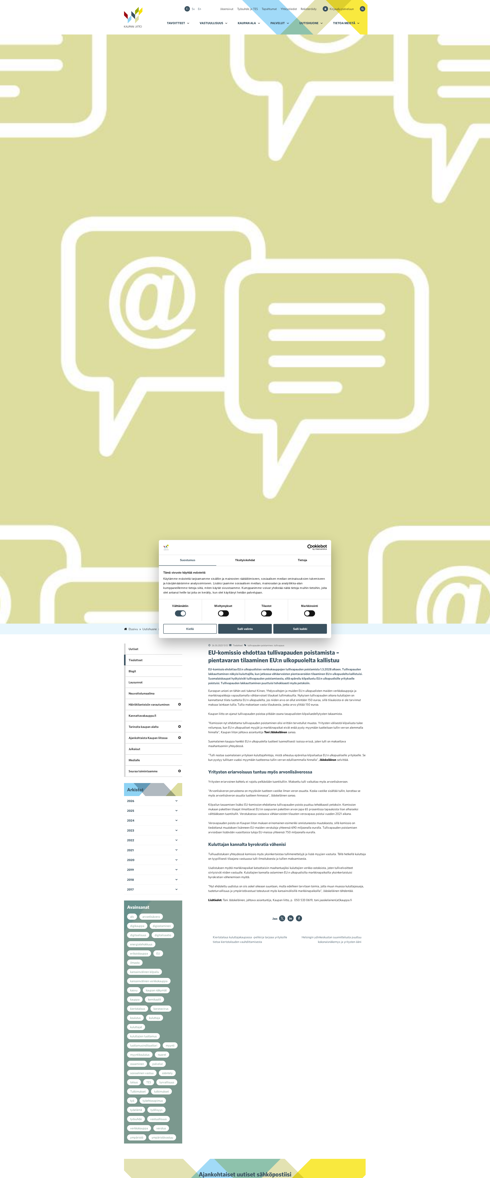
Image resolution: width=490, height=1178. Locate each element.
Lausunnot (136, 682)
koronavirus (161, 1008)
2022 (130, 840)
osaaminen (137, 1064)
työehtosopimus (153, 1100)
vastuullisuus (158, 1119)
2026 (130, 801)
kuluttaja (154, 1018)
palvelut (157, 1064)
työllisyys (156, 1110)
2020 (130, 860)
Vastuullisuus (211, 23)
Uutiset (133, 649)
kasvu (133, 990)
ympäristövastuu (162, 1137)
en (199, 9)
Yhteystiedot (289, 9)
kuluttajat (136, 1027)
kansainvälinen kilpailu (144, 972)
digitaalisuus (138, 935)
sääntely (167, 1073)
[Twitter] (282, 918)
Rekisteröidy (309, 9)
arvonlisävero (151, 916)
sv (193, 9)
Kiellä (190, 628)
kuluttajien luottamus (143, 1036)
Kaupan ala (247, 23)
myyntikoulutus (139, 1054)
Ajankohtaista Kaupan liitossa (148, 738)
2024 (130, 820)
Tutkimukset (138, 1091)
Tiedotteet (238, 645)
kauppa (135, 999)
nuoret (162, 1054)
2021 (130, 850)
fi (187, 9)
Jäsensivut (226, 9)
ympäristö (136, 1137)
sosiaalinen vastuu (142, 1073)
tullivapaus (279, 645)
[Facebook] (299, 918)
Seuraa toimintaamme (143, 771)
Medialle (134, 760)
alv (132, 916)
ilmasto (135, 962)
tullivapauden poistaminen (260, 645)
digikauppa (137, 926)
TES (148, 1082)
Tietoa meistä (344, 23)
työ (132, 1100)
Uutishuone (308, 23)
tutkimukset (161, 1091)
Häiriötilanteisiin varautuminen (149, 704)
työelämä (136, 1110)
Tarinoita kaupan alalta (143, 726)
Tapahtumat (269, 9)
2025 (130, 810)
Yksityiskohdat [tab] (245, 559)
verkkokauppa (139, 1128)
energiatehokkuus (141, 944)
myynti (170, 1045)
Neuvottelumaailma (141, 693)
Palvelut (277, 23)
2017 (130, 889)
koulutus (135, 1018)
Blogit (132, 671)
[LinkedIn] (290, 918)
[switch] (223, 613)
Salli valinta (245, 628)
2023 (130, 830)
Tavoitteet (176, 23)
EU (158, 953)
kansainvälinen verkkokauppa (148, 981)
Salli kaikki (300, 628)
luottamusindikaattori (143, 1045)
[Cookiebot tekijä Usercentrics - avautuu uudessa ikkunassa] (310, 547)
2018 (130, 879)
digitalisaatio (163, 935)
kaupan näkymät (156, 990)
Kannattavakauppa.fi (142, 715)
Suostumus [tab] (187, 559)
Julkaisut (134, 749)
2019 (130, 869)
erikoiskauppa (139, 953)
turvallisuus (166, 1082)
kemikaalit (154, 999)
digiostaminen (162, 926)
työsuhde (136, 1119)
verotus (161, 1128)
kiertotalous (137, 1008)
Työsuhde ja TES (247, 9)
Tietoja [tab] (302, 559)
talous (134, 1082)
